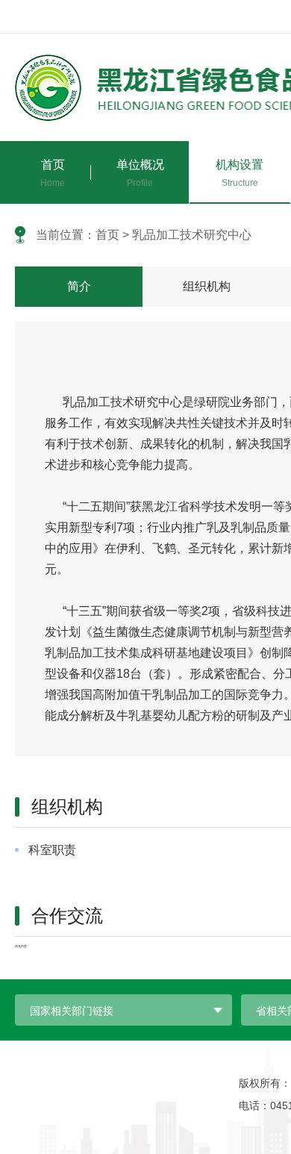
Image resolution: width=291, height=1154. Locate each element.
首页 (107, 234)
